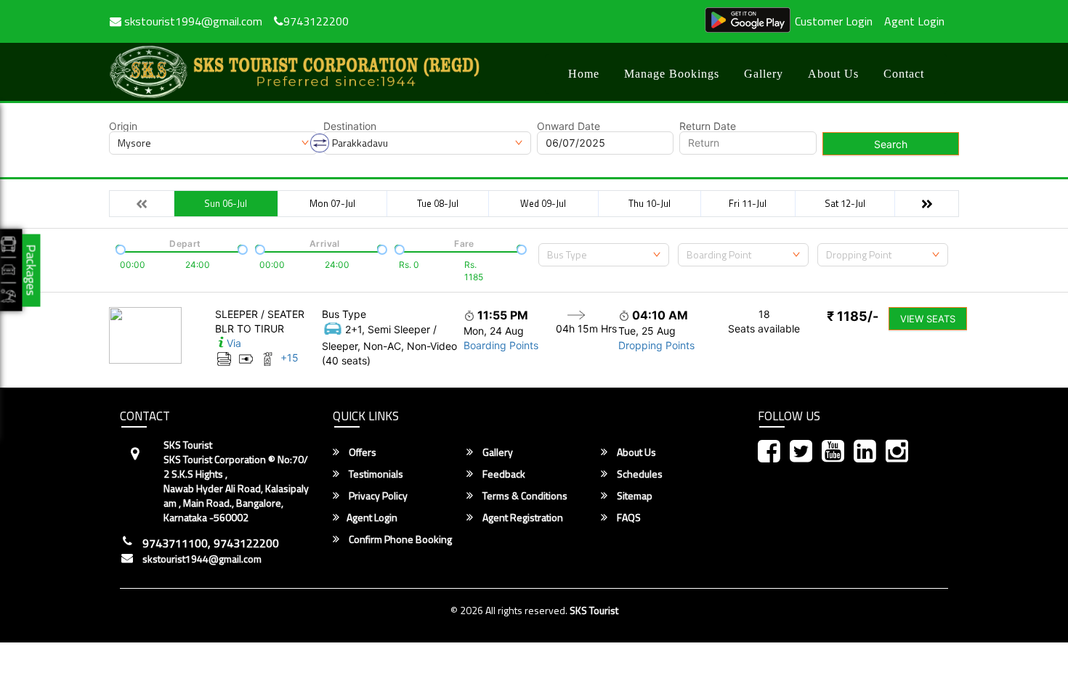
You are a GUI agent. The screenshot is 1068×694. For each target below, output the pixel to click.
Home (583, 74)
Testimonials (375, 474)
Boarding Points (501, 345)
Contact (903, 74)
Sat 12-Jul (845, 203)
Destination (349, 126)
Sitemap (633, 496)
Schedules (639, 474)
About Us (833, 74)
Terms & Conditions (523, 496)
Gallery (763, 74)
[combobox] (603, 255)
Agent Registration (521, 517)
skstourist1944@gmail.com (202, 559)
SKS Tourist (594, 610)
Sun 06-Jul (225, 203)
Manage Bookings (671, 74)
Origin (123, 126)
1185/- (852, 316)
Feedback (502, 474)
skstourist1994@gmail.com (191, 21)
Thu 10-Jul (649, 203)
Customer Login (834, 21)
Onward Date (568, 126)
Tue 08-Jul (437, 203)
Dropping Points (656, 345)
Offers (361, 452)
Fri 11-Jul (747, 203)
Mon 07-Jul (332, 203)
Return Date (707, 126)
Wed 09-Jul (543, 203)
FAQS (628, 517)
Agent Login (914, 21)
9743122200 (316, 21)
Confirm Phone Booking (399, 539)
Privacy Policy (377, 496)
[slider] (119, 248)
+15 (289, 357)
